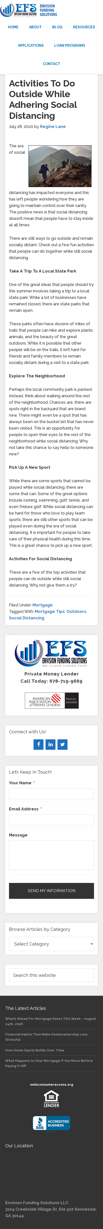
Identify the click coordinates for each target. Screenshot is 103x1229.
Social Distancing (26, 618)
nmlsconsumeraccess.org (51, 1084)
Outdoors (76, 611)
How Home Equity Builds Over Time (34, 1050)
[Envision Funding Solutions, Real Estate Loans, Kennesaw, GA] (51, 1124)
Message (18, 835)
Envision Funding (51, 10)
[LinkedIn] (51, 744)
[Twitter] (63, 744)
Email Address (25, 809)
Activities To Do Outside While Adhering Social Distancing (43, 99)
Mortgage (42, 605)
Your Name (22, 783)
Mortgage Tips (50, 611)
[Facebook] (39, 744)
